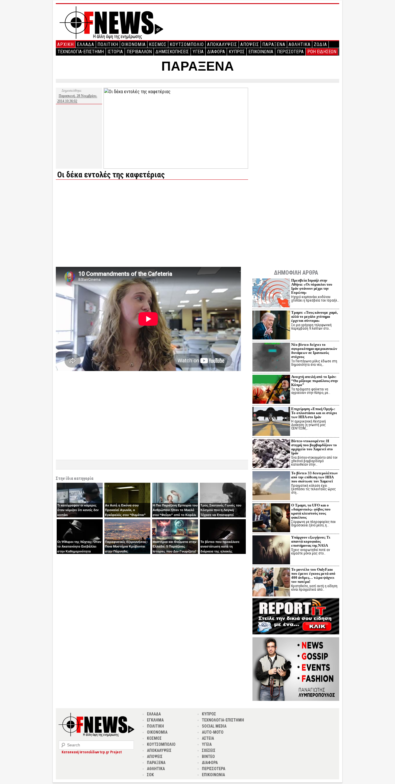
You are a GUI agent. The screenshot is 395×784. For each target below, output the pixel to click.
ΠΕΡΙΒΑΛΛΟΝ (139, 51)
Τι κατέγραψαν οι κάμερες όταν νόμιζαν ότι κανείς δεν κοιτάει (78, 510)
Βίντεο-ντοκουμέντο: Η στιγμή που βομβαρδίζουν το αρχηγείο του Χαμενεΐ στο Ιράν (314, 447)
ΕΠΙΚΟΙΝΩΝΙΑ (260, 51)
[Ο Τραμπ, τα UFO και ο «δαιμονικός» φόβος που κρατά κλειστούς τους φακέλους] (271, 518)
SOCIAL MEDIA (214, 726)
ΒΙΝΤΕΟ (208, 756)
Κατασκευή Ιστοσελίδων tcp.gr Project (92, 752)
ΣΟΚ (150, 774)
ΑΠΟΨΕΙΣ (249, 44)
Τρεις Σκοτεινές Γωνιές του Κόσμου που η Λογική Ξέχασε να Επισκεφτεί (220, 510)
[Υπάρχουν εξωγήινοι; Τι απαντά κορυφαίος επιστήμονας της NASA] (271, 550)
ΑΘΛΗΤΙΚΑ (300, 44)
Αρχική (65, 44)
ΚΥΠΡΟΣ (237, 51)
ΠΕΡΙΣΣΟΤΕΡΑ (290, 51)
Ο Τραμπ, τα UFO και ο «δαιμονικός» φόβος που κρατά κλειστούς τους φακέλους (311, 511)
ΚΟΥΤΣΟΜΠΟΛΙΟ (187, 44)
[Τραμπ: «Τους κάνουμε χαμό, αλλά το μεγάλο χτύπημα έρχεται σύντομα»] (271, 326)
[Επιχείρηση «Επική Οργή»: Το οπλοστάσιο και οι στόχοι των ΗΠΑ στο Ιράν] (271, 422)
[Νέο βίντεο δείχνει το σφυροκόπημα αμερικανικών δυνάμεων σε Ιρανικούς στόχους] (271, 358)
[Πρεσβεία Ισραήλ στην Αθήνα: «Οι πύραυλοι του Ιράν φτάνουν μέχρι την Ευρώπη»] (271, 293)
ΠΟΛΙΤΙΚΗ (107, 44)
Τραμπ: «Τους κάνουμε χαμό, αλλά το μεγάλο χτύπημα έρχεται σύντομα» (314, 316)
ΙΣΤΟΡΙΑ (115, 51)
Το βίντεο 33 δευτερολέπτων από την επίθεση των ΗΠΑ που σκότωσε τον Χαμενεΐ (314, 477)
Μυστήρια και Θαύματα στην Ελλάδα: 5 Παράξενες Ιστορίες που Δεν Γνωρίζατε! (174, 546)
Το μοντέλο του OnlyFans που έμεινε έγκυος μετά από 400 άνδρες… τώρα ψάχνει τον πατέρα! (313, 575)
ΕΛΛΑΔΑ (85, 44)
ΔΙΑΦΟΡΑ (216, 51)
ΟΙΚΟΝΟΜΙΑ (133, 44)
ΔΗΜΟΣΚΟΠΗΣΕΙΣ (172, 51)
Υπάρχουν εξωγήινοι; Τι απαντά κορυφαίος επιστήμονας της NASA (310, 541)
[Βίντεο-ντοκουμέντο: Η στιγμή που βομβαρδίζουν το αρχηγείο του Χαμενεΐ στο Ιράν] (271, 454)
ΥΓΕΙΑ (198, 51)
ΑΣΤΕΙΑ (208, 738)
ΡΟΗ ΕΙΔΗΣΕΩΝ (321, 51)
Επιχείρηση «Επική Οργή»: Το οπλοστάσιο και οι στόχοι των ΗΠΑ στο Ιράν (314, 413)
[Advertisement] (104, 224)
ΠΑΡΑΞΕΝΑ (273, 44)
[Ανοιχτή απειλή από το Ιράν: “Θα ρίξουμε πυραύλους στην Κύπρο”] (271, 390)
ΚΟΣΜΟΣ (158, 44)
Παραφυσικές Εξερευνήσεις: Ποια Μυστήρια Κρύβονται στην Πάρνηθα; (126, 546)
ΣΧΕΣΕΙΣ (208, 750)
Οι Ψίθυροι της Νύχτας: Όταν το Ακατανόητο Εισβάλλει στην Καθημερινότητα (79, 546)
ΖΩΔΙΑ (320, 44)
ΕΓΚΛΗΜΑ (155, 720)
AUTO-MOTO (213, 732)
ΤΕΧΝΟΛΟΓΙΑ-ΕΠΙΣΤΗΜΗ (81, 51)
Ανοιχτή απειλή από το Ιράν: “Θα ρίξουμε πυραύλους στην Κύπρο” (314, 380)
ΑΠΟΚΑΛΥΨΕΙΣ (222, 44)
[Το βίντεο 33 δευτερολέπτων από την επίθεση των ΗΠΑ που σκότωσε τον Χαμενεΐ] (271, 486)
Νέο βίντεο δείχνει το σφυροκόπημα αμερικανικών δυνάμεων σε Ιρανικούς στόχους (314, 350)
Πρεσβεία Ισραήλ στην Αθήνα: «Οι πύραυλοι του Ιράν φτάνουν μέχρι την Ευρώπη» (311, 286)
